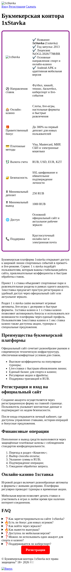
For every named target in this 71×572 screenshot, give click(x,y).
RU (32, 562)
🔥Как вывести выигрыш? (22, 529)
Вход (5, 6)
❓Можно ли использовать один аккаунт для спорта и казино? (32, 538)
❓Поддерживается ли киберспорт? (28, 543)
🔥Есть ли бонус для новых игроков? (29, 522)
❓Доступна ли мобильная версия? (27, 533)
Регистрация (17, 6)
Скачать (31, 6)
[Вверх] (7, 568)
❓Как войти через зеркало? (23, 526)
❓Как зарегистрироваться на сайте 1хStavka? (34, 518)
